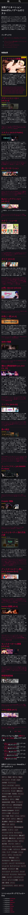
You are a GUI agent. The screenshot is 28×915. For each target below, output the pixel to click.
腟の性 (7, 882)
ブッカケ (13, 791)
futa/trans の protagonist (8, 810)
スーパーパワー (15, 871)
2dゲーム (4, 777)
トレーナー (9, 877)
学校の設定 (11, 857)
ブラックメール (6, 791)
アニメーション (12, 782)
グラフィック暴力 (6, 813)
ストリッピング (6, 871)
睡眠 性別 (4, 868)
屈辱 (3, 818)
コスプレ (10, 796)
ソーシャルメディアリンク (10, 47)
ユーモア (8, 818)
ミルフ (16, 829)
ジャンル (20, 852)
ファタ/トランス (17, 807)
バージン (12, 882)
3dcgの (20, 777)
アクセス (4, 849)
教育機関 (23, 849)
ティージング (5, 874)
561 (15, 731)
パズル (3, 852)
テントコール (13, 874)
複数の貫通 (5, 838)
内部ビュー (19, 818)
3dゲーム (15, 777)
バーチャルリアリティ (7, 885)
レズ (8, 824)
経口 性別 (4, 843)
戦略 (17, 868)
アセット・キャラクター (8, 785)
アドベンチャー (6, 779)
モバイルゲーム (18, 832)
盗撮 (3, 888)
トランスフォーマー (18, 877)
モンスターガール (13, 835)
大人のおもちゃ (6, 860)
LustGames (9, 898)
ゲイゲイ (17, 810)
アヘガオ (13, 779)
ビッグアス (14, 788)
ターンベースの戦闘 (13, 880)
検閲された (19, 791)
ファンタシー (19, 802)
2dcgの (9, 777)
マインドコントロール (7, 832)
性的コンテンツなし (13, 841)
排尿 (3, 882)
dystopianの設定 (6, 802)
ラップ (8, 852)
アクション (20, 793)
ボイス (16, 885)
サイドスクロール (20, 863)
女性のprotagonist (17, 804)
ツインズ (21, 880)
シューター (5, 863)
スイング (22, 871)
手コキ (12, 816)
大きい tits (20, 788)
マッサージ (10, 829)
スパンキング (11, 868)
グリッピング (15, 813)
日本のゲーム (12, 821)
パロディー (17, 843)
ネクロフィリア (20, 838)
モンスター (5, 835)
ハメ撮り (10, 849)
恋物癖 (3, 877)
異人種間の (5, 821)
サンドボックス (17, 855)
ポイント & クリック (17, 846)
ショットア (11, 863)
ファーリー (9, 807)
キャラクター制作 (6, 793)
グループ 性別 (5, 816)
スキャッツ (5, 857)
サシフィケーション (15, 866)
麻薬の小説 (19, 821)
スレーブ (23, 866)
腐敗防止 (4, 796)
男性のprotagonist (18, 827)
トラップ (4, 880)
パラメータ (11, 843)
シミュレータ (5, 866)
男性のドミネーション (7, 827)
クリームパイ (17, 796)
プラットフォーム (6, 846)
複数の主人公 (12, 838)
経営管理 (4, 829)
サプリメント (17, 849)
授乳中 (3, 824)
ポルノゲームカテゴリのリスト (11, 45)
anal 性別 (4, 782)
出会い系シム (5, 799)
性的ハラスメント (15, 860)
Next (19, 731)
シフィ (17, 857)
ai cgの (18, 779)
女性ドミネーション (7, 804)
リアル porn (14, 852)
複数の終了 (21, 835)
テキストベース (21, 874)
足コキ (3, 807)
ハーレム (17, 816)
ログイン (17, 785)
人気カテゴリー (6, 788)
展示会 (13, 802)
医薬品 (17, 799)
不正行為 (14, 793)
